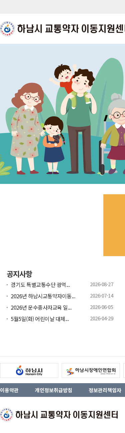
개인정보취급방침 (53, 390)
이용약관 (9, 390)
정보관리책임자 (105, 390)
